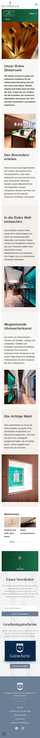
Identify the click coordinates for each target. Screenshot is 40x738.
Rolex (7, 19)
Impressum (20, 719)
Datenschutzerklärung (20, 722)
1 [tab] (12, 542)
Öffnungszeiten (20, 715)
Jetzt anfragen (20, 666)
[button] (4, 734)
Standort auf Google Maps (20, 711)
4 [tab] (25, 542)
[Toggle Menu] (36, 4)
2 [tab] (17, 542)
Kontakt (20, 707)
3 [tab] (21, 542)
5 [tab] (29, 542)
